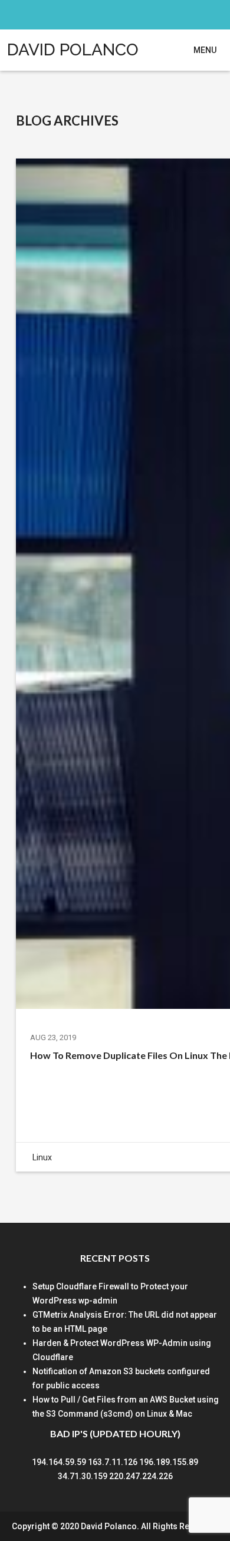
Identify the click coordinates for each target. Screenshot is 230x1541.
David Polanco (73, 50)
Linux (42, 1157)
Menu (204, 50)
